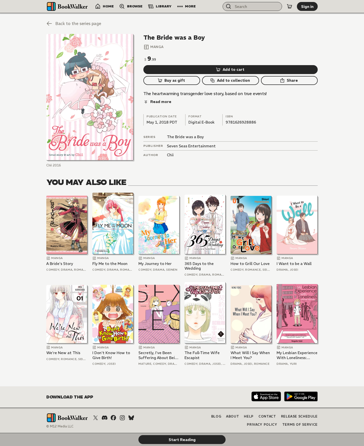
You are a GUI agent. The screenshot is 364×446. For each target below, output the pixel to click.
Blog (216, 416)
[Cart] (289, 6)
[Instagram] (122, 418)
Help (249, 416)
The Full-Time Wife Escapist (202, 355)
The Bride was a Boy (185, 136)
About (232, 416)
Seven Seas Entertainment (191, 146)
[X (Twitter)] (96, 418)
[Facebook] (113, 418)
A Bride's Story (59, 263)
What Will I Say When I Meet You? (250, 355)
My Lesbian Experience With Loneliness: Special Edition (297, 355)
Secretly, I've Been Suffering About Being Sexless (158, 355)
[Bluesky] (131, 418)
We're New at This (63, 352)
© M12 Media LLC (60, 426)
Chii (170, 155)
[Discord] (104, 418)
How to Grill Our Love (250, 263)
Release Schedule (299, 416)
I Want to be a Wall (294, 263)
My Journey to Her (155, 263)
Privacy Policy (262, 424)
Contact (267, 416)
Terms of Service (300, 424)
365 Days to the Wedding (199, 266)
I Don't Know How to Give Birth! (111, 355)
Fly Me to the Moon (110, 263)
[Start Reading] (89, 97)
